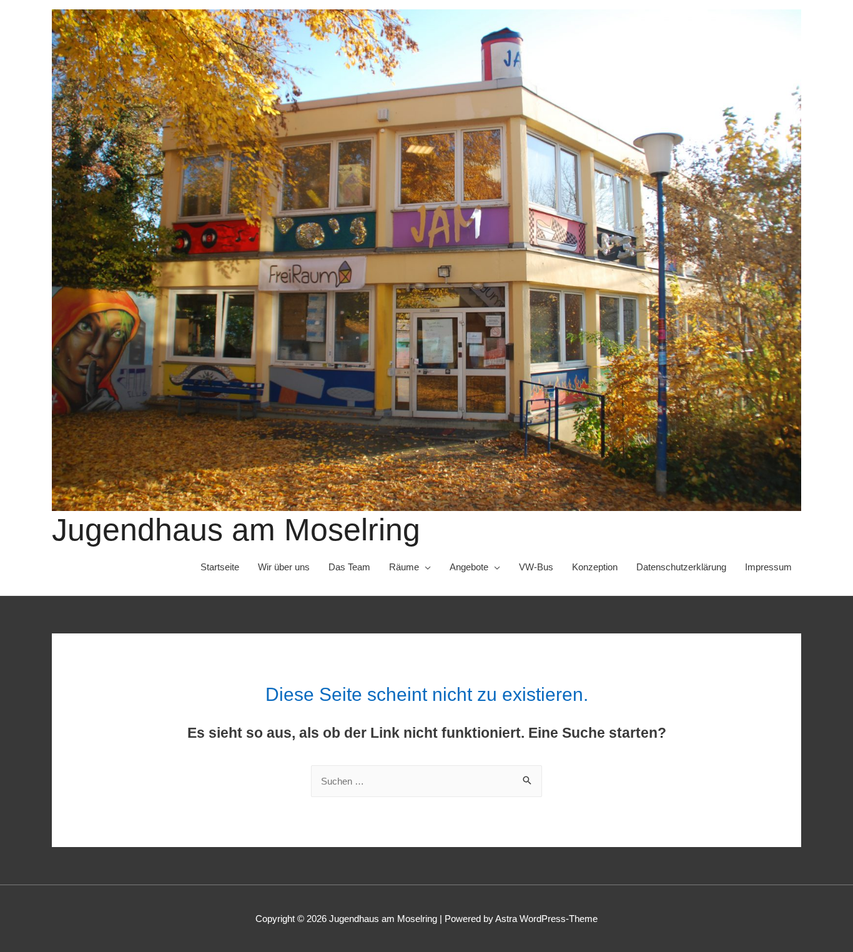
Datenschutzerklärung (681, 567)
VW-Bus (536, 567)
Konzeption (595, 567)
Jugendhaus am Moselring (236, 529)
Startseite (219, 567)
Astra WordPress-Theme (546, 918)
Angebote (469, 567)
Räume (404, 567)
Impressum (768, 567)
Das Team (349, 567)
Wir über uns (284, 567)
